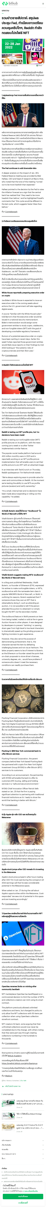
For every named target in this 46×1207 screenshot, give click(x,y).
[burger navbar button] (43, 3)
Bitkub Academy (15, 1055)
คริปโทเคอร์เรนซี (29, 72)
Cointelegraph (11, 211)
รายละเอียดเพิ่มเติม (30, 1191)
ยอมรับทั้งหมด (23, 1196)
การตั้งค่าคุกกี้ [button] (23, 1203)
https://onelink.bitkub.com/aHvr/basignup (19, 1063)
